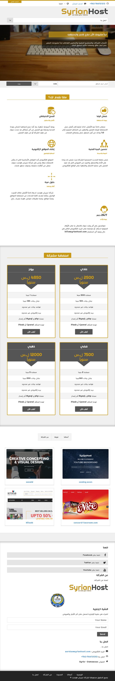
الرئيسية (80, 674)
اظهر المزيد (101, 52)
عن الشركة (45, 437)
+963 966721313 (97, 3)
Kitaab (29, 522)
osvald (29, 482)
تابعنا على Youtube (91, 570)
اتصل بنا (35, 674)
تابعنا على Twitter (91, 562)
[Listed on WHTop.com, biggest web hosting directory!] (57, 599)
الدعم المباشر (77, 3)
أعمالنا (66, 437)
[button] (62, 3)
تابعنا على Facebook (91, 555)
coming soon (85, 482)
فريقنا (56, 437)
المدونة (60, 674)
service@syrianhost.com (77, 651)
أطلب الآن (84, 331)
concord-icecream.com (86, 522)
